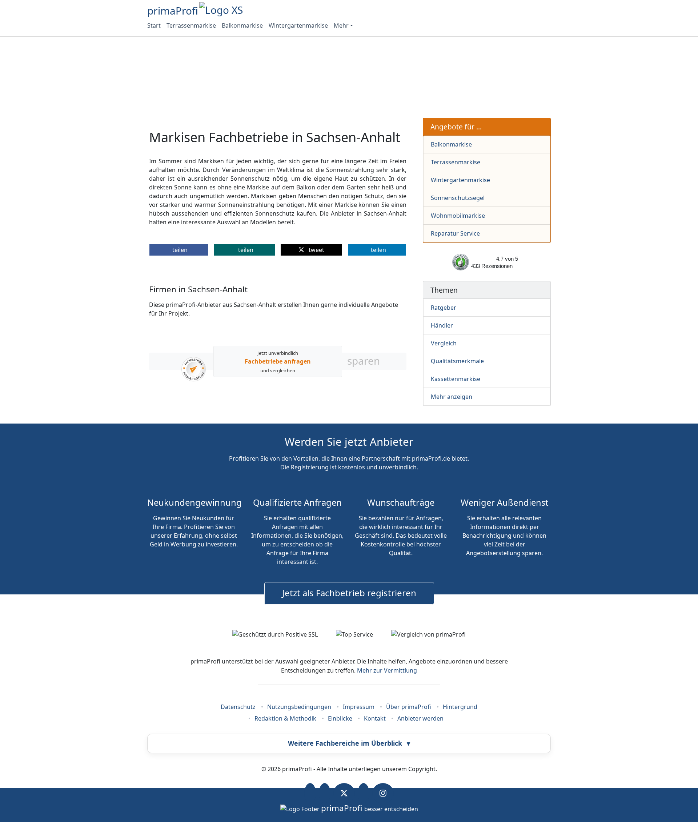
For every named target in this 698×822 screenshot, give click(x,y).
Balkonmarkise (242, 25)
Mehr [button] (341, 25)
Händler (442, 325)
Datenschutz (238, 707)
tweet (315, 250)
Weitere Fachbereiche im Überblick (349, 743)
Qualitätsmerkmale (457, 361)
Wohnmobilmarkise (458, 216)
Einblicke (340, 718)
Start (154, 25)
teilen (180, 250)
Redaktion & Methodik (285, 718)
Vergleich (444, 343)
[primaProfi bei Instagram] (383, 793)
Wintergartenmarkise (298, 25)
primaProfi (172, 10)
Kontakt (375, 718)
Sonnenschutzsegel (458, 198)
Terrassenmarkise (191, 25)
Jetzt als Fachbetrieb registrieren (349, 593)
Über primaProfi (408, 707)
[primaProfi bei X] (344, 793)
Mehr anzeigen (451, 397)
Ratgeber (443, 308)
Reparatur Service (455, 233)
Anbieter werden (420, 718)
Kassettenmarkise (455, 379)
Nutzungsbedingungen (299, 707)
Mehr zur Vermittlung (387, 670)
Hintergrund (460, 707)
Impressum (358, 707)
